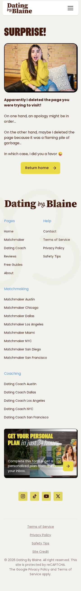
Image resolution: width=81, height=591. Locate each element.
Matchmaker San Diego (22, 349)
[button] (69, 8)
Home (9, 231)
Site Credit (40, 551)
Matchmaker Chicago (21, 307)
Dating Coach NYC (18, 409)
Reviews (10, 256)
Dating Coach (15, 248)
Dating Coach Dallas (20, 392)
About (9, 273)
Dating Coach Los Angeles (24, 400)
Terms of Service (56, 239)
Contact (49, 231)
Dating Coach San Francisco (26, 417)
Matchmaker (14, 239)
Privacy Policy (53, 248)
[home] (19, 8)
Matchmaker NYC (18, 341)
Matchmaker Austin (19, 299)
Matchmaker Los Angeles (23, 324)
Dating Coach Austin (20, 384)
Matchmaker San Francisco (25, 357)
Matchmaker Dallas (19, 316)
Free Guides (13, 264)
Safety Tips (52, 256)
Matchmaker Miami (19, 332)
